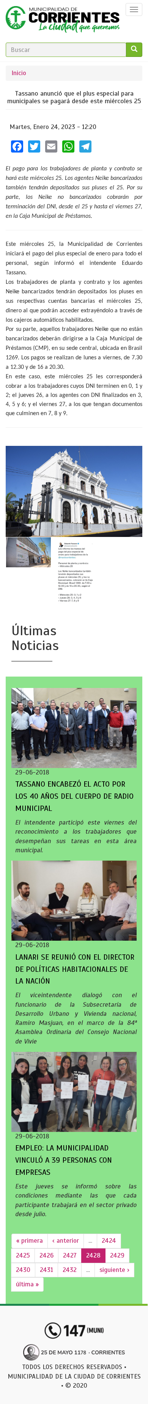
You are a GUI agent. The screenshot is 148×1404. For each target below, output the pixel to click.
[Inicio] (62, 21)
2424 (109, 1241)
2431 (46, 1270)
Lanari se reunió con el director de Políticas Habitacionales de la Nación (74, 969)
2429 (117, 1255)
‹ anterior (65, 1241)
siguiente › (114, 1270)
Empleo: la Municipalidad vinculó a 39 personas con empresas (63, 1160)
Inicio (18, 73)
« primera (29, 1241)
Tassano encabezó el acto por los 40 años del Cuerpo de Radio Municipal (74, 796)
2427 (70, 1255)
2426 (46, 1255)
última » (27, 1284)
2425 (23, 1255)
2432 (70, 1270)
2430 (23, 1270)
